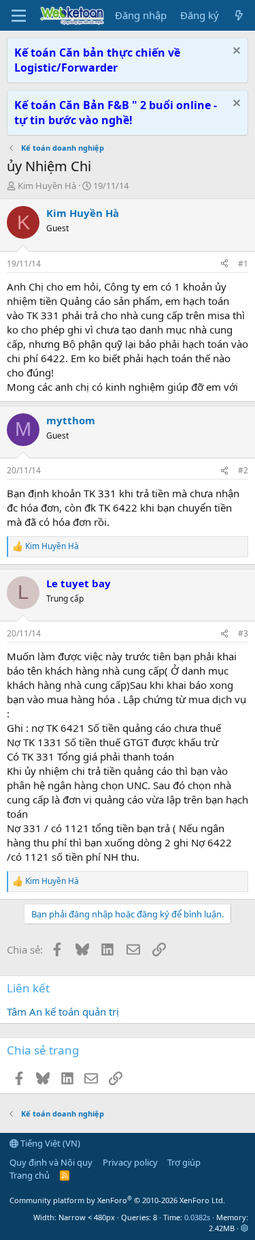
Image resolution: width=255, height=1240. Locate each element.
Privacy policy (130, 1162)
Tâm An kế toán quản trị (63, 1011)
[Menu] (19, 15)
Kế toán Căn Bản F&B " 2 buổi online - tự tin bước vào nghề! (115, 113)
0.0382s (197, 1217)
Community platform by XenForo (117, 1200)
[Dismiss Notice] (235, 52)
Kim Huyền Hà (47, 185)
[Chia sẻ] (224, 264)
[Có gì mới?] (239, 15)
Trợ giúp (184, 1162)
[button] (244, 1228)
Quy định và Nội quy (51, 1162)
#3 (243, 633)
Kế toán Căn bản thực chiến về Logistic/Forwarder (97, 60)
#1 (243, 263)
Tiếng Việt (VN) (49, 1143)
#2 (243, 470)
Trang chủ (30, 1175)
